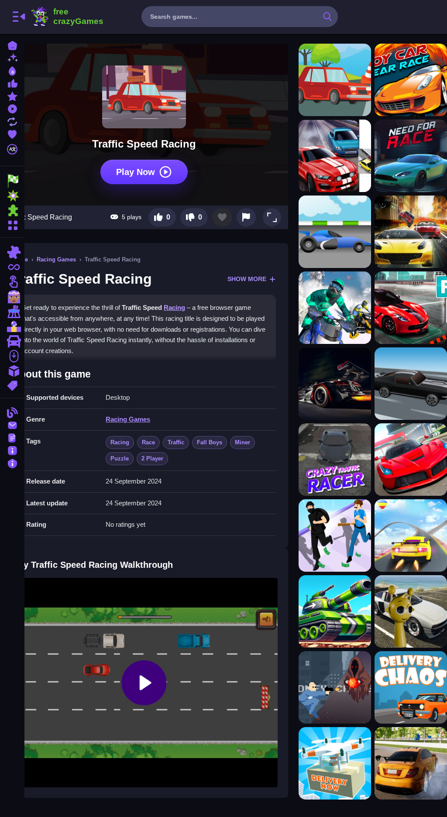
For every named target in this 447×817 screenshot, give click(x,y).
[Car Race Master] (411, 459)
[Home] (12, 44)
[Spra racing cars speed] (411, 763)
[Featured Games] (12, 95)
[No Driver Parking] (411, 307)
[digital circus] (12, 311)
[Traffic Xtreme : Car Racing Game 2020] (411, 232)
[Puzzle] (12, 252)
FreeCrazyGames (67, 16)
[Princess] (12, 296)
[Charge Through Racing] (411, 383)
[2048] (12, 371)
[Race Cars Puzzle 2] (335, 383)
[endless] (12, 267)
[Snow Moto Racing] (335, 307)
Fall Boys (209, 442)
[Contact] (12, 424)
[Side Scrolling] (12, 356)
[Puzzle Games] (12, 210)
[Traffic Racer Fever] (335, 156)
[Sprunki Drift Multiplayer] (411, 611)
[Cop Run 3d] (335, 535)
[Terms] (12, 437)
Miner (242, 442)
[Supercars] (12, 341)
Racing (174, 307)
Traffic (176, 442)
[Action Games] (12, 195)
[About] (12, 449)
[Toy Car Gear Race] (411, 80)
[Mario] (12, 326)
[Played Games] (12, 108)
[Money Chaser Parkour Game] (335, 687)
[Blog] (12, 411)
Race (148, 442)
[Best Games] (12, 70)
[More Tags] (12, 384)
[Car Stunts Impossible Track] (411, 535)
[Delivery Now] (335, 763)
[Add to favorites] (222, 217)
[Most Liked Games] (12, 82)
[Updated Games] (12, 120)
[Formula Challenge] (335, 232)
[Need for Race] (411, 156)
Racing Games (56, 259)
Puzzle (119, 458)
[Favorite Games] (12, 133)
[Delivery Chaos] (411, 687)
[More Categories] (12, 224)
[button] (272, 217)
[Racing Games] (12, 180)
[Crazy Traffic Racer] (335, 459)
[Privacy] (12, 462)
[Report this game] (246, 217)
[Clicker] (12, 282)
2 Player (152, 458)
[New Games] (12, 57)
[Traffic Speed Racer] (335, 80)
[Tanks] (335, 611)
